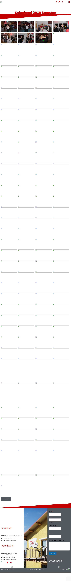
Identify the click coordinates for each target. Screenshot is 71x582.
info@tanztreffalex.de (11, 540)
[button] (6, 499)
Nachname (51, 522)
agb (35, 569)
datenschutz (40, 569)
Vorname (51, 516)
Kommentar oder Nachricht (56, 540)
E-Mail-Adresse (53, 525)
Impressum (30, 569)
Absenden (52, 553)
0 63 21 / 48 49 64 (10, 538)
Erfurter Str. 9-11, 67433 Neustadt (14, 535)
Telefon (51, 533)
